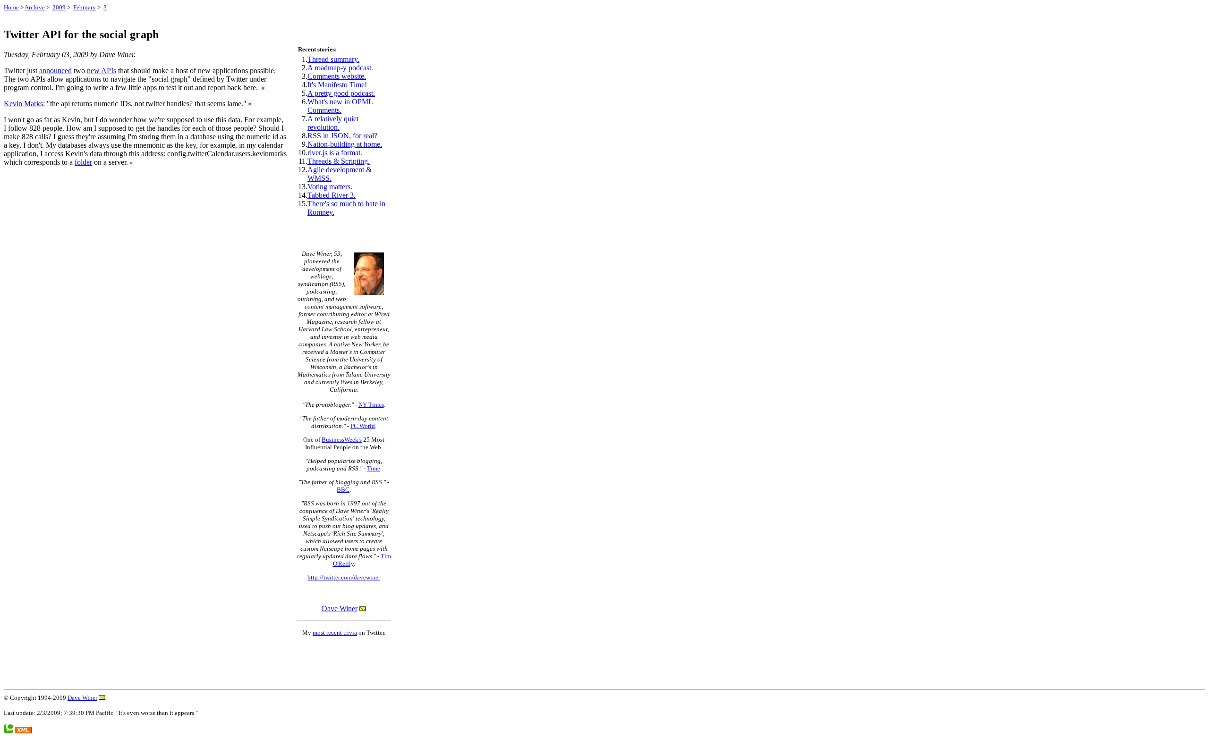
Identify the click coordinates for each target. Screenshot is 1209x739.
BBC (343, 489)
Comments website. (336, 76)
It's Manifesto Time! (337, 85)
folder (83, 162)
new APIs (101, 71)
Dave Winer (340, 609)
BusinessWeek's (342, 439)
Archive (35, 7)
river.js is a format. (334, 153)
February (84, 7)
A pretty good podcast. (341, 93)
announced (55, 71)
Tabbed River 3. (331, 195)
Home (11, 7)
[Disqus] (145, 318)
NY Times (371, 404)
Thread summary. (333, 59)
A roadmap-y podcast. (340, 68)
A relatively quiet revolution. (332, 123)
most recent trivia (335, 632)
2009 (59, 7)
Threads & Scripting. (338, 161)
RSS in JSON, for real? (342, 136)
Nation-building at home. (344, 144)
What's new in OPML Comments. (340, 106)
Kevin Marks (23, 104)
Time (373, 468)
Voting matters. (329, 187)
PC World (362, 425)
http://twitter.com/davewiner (343, 577)
